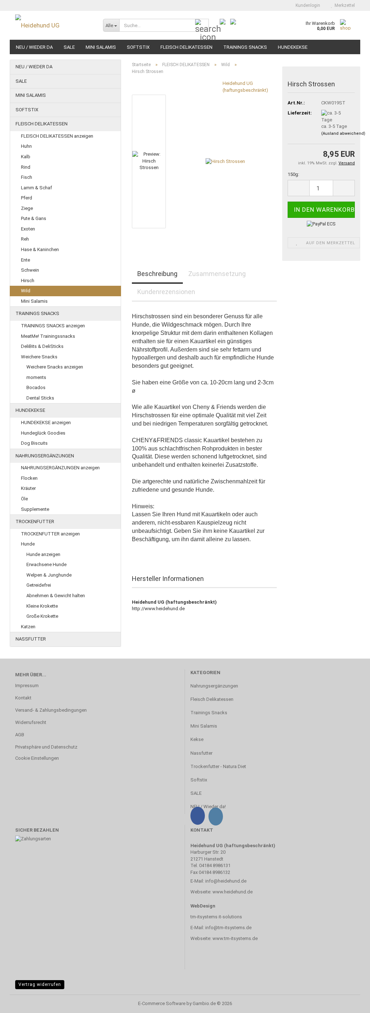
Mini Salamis (34, 301)
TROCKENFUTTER (35, 521)
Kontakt (23, 698)
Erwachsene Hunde (46, 564)
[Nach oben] (350, 1002)
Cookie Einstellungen (37, 758)
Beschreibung (157, 273)
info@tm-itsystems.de (228, 927)
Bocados (36, 387)
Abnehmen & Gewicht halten (55, 595)
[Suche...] (202, 25)
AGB (19, 734)
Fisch (26, 177)
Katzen (28, 626)
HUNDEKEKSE (292, 47)
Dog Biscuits (34, 443)
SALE (69, 47)
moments (36, 377)
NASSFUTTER (31, 639)
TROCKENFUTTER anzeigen (50, 533)
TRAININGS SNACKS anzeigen (53, 325)
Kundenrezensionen (166, 292)
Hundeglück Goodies (43, 433)
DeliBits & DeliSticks (42, 346)
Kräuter (28, 488)
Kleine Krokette (42, 606)
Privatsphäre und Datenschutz (46, 747)
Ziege (27, 208)
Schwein (30, 270)
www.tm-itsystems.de (235, 938)
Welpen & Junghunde (49, 575)
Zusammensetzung (217, 273)
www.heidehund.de (232, 892)
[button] (298, 188)
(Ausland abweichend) (343, 133)
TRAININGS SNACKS (245, 47)
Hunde (28, 544)
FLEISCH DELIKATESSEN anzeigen (57, 136)
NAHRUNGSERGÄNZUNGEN (45, 455)
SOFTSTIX (138, 47)
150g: (293, 174)
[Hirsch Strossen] (225, 161)
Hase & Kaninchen (40, 249)
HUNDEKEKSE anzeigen (46, 422)
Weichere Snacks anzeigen (54, 367)
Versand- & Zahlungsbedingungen (51, 710)
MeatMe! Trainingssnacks (48, 336)
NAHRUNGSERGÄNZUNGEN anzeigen (60, 467)
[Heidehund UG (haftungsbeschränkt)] (53, 25)
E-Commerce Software (161, 1003)
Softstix (198, 780)
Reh (25, 239)
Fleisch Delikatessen (211, 699)
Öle (24, 498)
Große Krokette (42, 616)
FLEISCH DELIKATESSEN (186, 47)
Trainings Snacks (208, 712)
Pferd (26, 198)
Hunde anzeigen (43, 554)
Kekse (196, 739)
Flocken (29, 478)
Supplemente (35, 509)
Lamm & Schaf (36, 187)
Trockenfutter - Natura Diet (218, 766)
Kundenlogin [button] (306, 5)
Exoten (28, 229)
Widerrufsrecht (30, 722)
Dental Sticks (40, 398)
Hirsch (27, 280)
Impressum (27, 685)
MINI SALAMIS (101, 47)
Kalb (25, 156)
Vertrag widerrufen (39, 984)
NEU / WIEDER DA (34, 47)
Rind (25, 167)
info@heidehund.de (225, 881)
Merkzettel (343, 5)
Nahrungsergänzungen (214, 686)
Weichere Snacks (39, 356)
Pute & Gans (33, 218)
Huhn (26, 146)
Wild (25, 290)
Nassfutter (201, 753)
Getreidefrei (38, 585)
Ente (25, 260)
